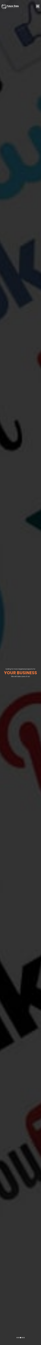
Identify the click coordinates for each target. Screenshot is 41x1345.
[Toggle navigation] (38, 6)
